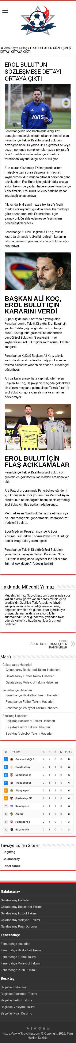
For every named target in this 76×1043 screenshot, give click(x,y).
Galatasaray (11, 859)
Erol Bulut (51, 472)
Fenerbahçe (13, 140)
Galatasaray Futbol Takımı (19, 913)
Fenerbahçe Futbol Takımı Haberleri (30, 702)
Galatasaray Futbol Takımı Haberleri (30, 676)
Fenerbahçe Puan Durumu (19, 970)
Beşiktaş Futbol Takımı (16, 1000)
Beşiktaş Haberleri (15, 716)
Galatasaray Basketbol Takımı (21, 907)
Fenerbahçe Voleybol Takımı (20, 963)
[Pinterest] (39, 1028)
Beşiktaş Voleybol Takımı (18, 1007)
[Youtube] (44, 1028)
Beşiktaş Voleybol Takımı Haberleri (29, 733)
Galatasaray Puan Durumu (19, 926)
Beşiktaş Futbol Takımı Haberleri (28, 727)
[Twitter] (35, 1028)
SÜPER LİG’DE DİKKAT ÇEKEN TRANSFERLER (48, 644)
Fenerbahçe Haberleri (17, 690)
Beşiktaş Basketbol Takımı (19, 994)
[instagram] (48, 1028)
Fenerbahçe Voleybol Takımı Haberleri (32, 708)
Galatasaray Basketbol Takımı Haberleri (33, 670)
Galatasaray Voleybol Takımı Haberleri (32, 682)
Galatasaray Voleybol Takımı (20, 920)
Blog (24, 48)
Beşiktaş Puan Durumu (16, 1013)
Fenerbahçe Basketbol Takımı (21, 950)
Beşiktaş (9, 852)
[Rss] (27, 1028)
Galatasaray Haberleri (17, 665)
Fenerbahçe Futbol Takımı (18, 957)
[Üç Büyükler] (38, 20)
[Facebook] (31, 1028)
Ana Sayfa (11, 48)
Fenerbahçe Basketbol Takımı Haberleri (32, 695)
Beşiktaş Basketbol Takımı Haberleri (30, 721)
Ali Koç (48, 232)
